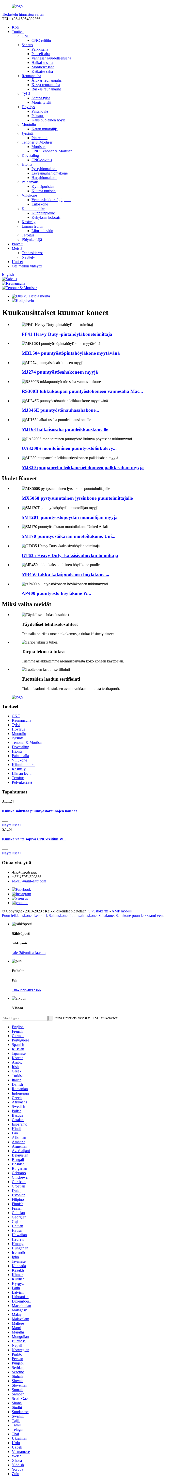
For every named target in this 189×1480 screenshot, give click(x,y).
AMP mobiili (121, 911)
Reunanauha (31, 76)
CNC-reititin (41, 40)
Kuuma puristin (44, 191)
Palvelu (17, 244)
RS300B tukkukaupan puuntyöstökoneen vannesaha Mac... (82, 391)
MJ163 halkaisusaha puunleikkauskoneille (65, 429)
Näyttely (28, 257)
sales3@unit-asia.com (29, 881)
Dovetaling (30, 155)
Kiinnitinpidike (33, 208)
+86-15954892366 (26, 990)
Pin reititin (39, 138)
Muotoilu (29, 124)
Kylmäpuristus (43, 186)
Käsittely (28, 222)
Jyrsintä (27, 133)
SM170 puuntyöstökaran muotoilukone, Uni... (68, 536)
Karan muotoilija (45, 129)
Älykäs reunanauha (47, 80)
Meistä (17, 248)
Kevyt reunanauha (46, 85)
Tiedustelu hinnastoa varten (23, 14)
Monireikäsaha (43, 67)
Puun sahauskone (82, 915)
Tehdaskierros (32, 253)
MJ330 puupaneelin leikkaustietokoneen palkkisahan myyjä (83, 467)
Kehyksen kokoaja (46, 217)
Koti (15, 27)
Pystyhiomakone (44, 169)
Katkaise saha (42, 71)
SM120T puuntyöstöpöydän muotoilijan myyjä (70, 517)
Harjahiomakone (44, 178)
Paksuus (38, 116)
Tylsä (26, 93)
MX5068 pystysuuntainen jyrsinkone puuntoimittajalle (77, 498)
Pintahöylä (40, 111)
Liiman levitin (32, 226)
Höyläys (28, 107)
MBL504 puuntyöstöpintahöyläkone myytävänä (71, 353)
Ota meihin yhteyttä (27, 266)
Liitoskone (40, 204)
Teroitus (28, 235)
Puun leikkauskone (17, 915)
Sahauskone (58, 915)
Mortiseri (39, 147)
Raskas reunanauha (47, 89)
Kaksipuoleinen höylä (48, 120)
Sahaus (27, 45)
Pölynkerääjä (32, 239)
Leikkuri (40, 915)
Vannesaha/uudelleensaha (51, 58)
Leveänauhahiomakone (50, 173)
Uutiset (17, 262)
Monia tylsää (41, 102)
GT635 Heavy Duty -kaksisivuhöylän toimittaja (70, 555)
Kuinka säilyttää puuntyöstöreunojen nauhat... (41, 811)
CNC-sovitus (42, 160)
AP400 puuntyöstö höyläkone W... (56, 593)
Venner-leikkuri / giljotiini (51, 200)
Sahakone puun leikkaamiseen (139, 915)
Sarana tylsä (41, 98)
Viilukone (29, 195)
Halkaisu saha (42, 62)
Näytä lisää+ (11, 825)
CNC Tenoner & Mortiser (52, 151)
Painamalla (30, 182)
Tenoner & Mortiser (37, 142)
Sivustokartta (98, 911)
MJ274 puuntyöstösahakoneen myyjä (60, 372)
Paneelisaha (41, 54)
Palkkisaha (40, 49)
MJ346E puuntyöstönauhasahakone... (60, 410)
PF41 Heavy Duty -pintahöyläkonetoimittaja (67, 334)
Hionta (27, 164)
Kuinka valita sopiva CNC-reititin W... (34, 839)
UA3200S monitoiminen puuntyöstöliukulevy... (69, 448)
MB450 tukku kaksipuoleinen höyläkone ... (65, 574)
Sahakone (106, 915)
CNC (26, 36)
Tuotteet (18, 31)
